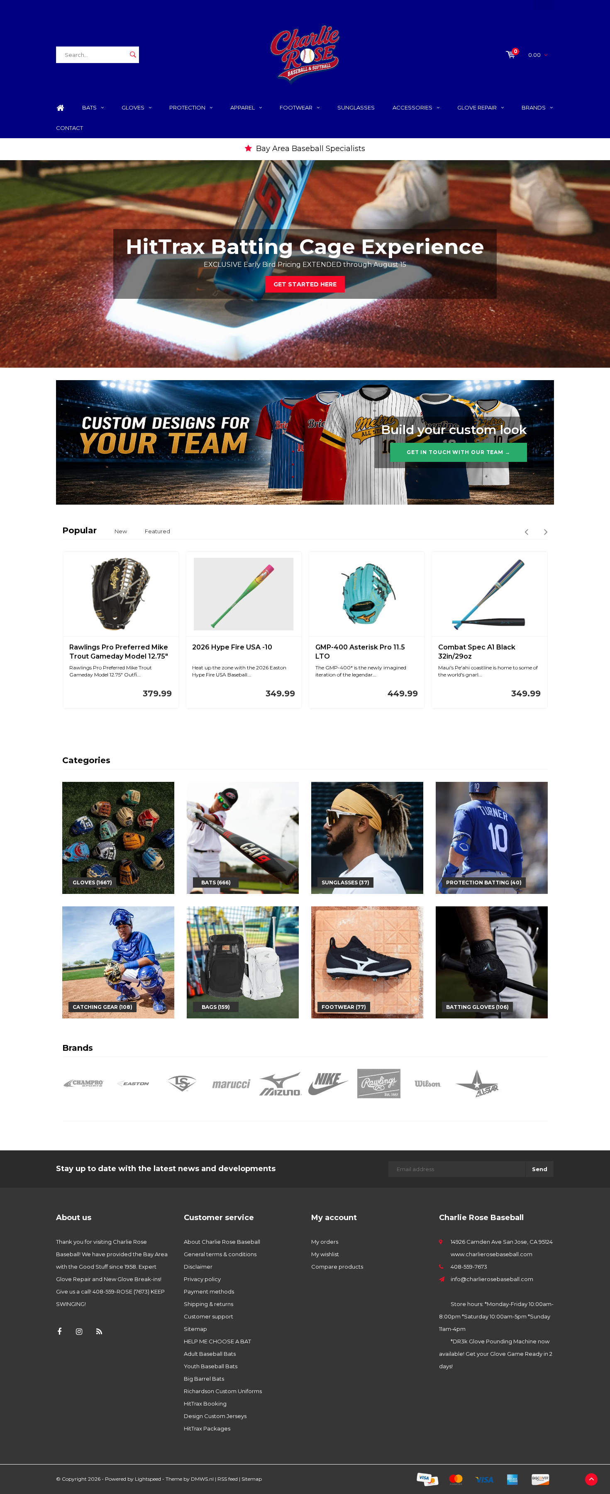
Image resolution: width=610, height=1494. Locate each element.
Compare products (337, 1266)
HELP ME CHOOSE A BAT (217, 1341)
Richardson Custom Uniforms (223, 1391)
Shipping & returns (208, 1304)
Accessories (412, 107)
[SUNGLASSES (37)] (367, 837)
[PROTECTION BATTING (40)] (492, 837)
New (121, 531)
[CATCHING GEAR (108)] (118, 962)
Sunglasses (356, 107)
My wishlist (325, 1254)
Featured (157, 531)
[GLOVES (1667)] (118, 837)
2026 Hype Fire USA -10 (232, 647)
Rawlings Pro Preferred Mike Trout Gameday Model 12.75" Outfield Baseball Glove (118, 652)
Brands (534, 107)
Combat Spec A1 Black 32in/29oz (476, 652)
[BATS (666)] (243, 837)
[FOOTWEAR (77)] (367, 962)
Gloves (133, 107)
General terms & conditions (220, 1254)
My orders (324, 1241)
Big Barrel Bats (204, 1378)
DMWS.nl (202, 1479)
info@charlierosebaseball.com (492, 1279)
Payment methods (209, 1291)
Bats (89, 107)
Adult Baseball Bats (210, 1353)
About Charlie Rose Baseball (222, 1241)
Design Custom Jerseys (215, 1416)
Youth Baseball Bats (210, 1366)
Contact (69, 127)
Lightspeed (148, 1479)
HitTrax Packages (207, 1428)
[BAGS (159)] (243, 962)
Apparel (242, 107)
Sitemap (195, 1329)
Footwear (296, 107)
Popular (79, 530)
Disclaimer (198, 1266)
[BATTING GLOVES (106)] (492, 962)
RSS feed (227, 1479)
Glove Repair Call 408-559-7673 (310, 148)
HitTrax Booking (205, 1403)
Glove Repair (477, 107)
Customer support (208, 1316)
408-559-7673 (469, 1266)
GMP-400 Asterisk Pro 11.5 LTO (360, 652)
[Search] (133, 54)
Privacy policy (202, 1279)
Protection (187, 107)
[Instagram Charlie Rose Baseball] (79, 1332)
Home (60, 108)
